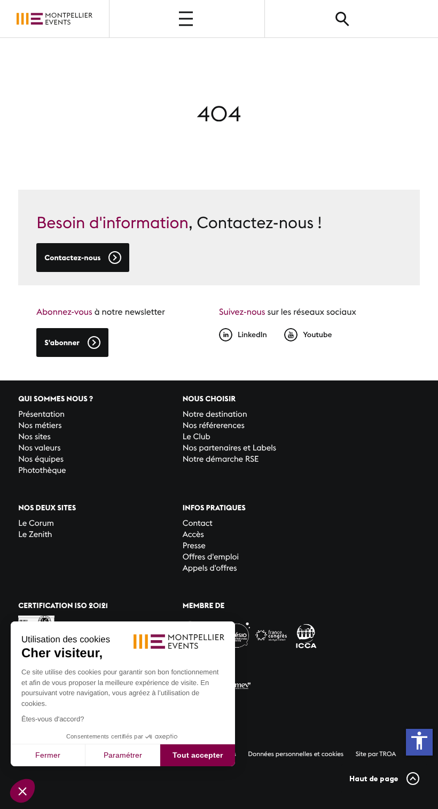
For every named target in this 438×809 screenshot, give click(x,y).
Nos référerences (214, 426)
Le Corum (36, 523)
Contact (198, 523)
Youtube (317, 334)
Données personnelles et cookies (295, 754)
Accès (193, 535)
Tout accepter (198, 755)
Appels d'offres (210, 568)
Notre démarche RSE (221, 459)
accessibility (419, 740)
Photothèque (42, 470)
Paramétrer (123, 755)
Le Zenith (35, 535)
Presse (194, 546)
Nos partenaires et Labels (230, 448)
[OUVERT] (187, 18)
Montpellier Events (55, 19)
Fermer (47, 755)
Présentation (41, 414)
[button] (22, 791)
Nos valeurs (39, 448)
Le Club (196, 437)
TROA (387, 754)
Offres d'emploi (211, 557)
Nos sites (34, 437)
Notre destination (215, 414)
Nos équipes (41, 459)
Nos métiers (39, 426)
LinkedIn (252, 334)
